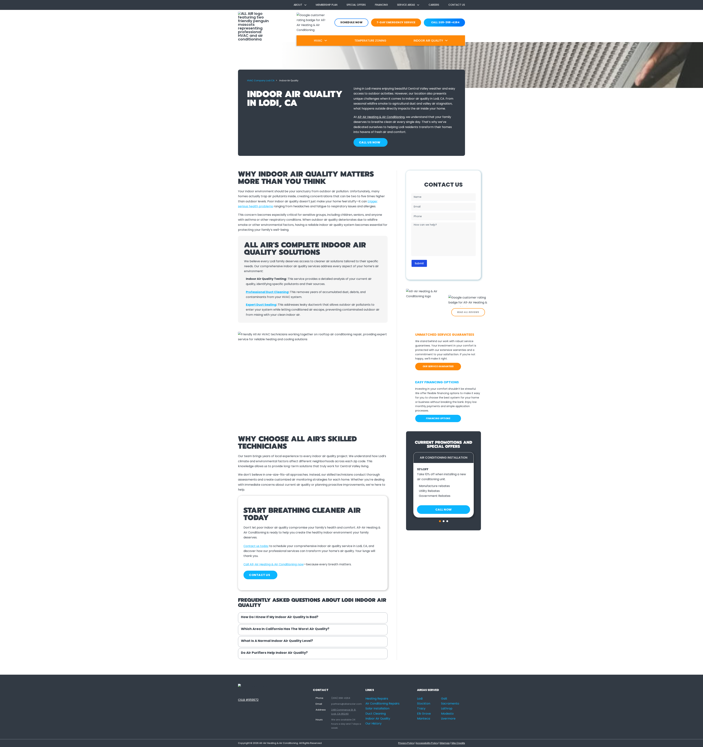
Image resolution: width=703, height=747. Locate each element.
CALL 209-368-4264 (445, 22)
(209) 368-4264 (340, 698)
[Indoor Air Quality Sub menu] (446, 40)
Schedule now (351, 22)
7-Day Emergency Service (396, 22)
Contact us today (256, 546)
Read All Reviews (468, 312)
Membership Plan (326, 5)
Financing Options (438, 418)
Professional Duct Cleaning (267, 292)
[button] (313, 617)
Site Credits (458, 743)
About (298, 5)
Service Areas (406, 5)
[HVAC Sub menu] (325, 40)
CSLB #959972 (248, 700)
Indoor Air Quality (428, 40)
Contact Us (456, 5)
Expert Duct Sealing (261, 305)
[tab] (440, 521)
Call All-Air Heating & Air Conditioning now (273, 564)
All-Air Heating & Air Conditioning (381, 117)
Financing (381, 5)
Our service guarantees (438, 366)
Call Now (443, 509)
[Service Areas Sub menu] (418, 5)
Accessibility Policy (427, 743)
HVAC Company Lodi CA (260, 80)
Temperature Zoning (370, 40)
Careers (434, 5)
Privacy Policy (406, 743)
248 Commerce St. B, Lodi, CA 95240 (343, 712)
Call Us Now (369, 142)
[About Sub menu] (305, 5)
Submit (419, 263)
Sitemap (445, 743)
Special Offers (356, 5)
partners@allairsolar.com (346, 704)
